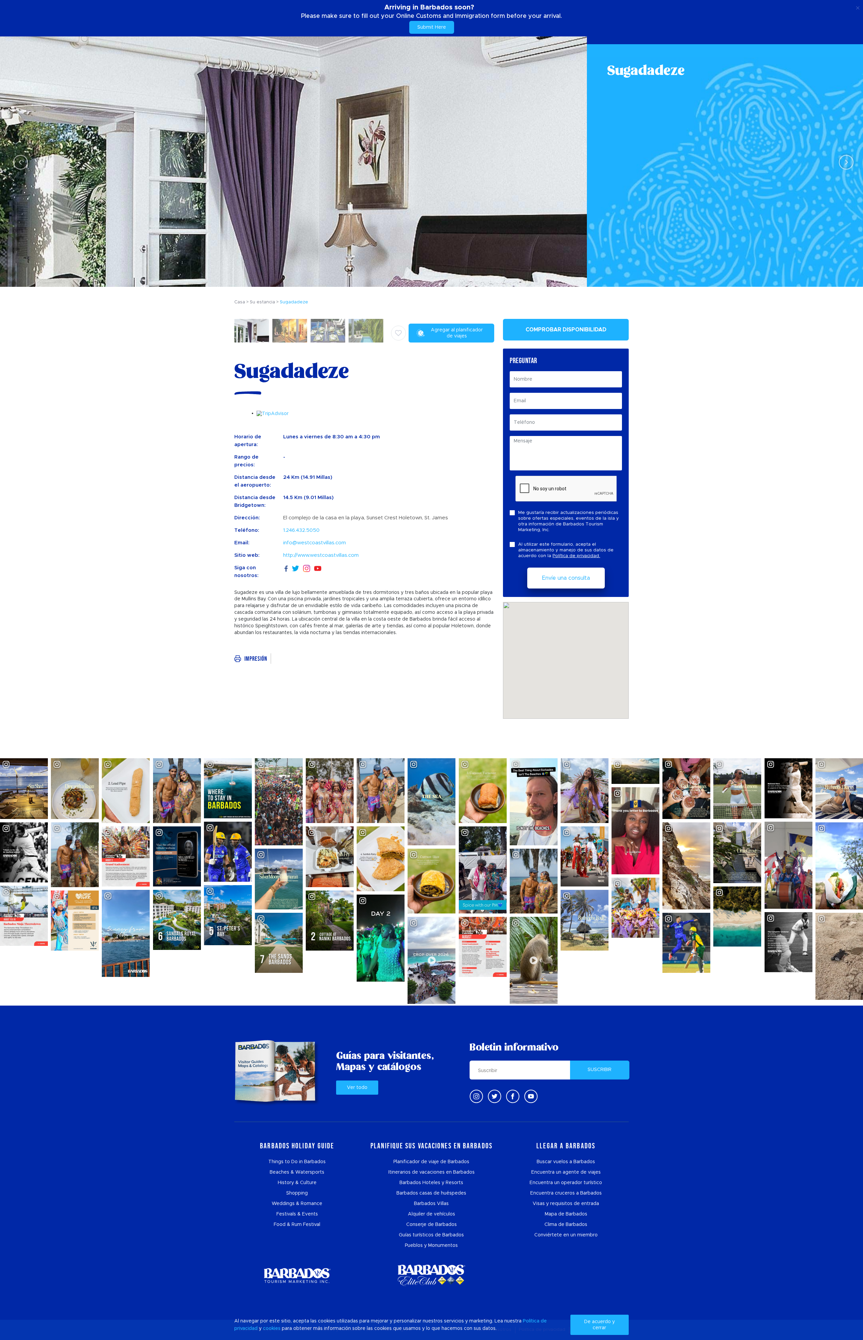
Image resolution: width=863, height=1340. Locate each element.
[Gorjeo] (494, 1096)
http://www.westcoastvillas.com (321, 555)
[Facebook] (286, 568)
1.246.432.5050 (301, 530)
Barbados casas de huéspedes (431, 1193)
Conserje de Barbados (431, 1224)
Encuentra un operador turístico (566, 1182)
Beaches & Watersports (297, 1172)
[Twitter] (295, 568)
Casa (239, 302)
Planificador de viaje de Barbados (431, 1161)
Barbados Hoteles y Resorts (431, 1182)
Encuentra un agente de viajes (566, 1172)
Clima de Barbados (565, 1224)
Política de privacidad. (576, 556)
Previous (18, 162)
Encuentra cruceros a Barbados (566, 1193)
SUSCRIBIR (600, 1069)
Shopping (297, 1193)
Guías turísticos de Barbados (431, 1235)
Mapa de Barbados (566, 1214)
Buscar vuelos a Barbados (566, 1161)
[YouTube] (317, 568)
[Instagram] (306, 568)
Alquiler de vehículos (431, 1214)
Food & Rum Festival (297, 1224)
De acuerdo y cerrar (599, 1324)
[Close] (857, 7)
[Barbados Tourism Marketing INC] (297, 1275)
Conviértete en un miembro (566, 1235)
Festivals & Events (297, 1214)
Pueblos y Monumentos (431, 1245)
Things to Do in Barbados (297, 1161)
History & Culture (297, 1182)
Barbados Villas (431, 1203)
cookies (271, 1328)
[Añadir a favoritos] (398, 333)
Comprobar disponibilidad (566, 329)
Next (844, 162)
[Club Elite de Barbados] (431, 1275)
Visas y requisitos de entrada (566, 1203)
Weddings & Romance (297, 1203)
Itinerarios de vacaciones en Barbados (431, 1172)
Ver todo (357, 1087)
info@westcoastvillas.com (314, 542)
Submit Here (431, 27)
